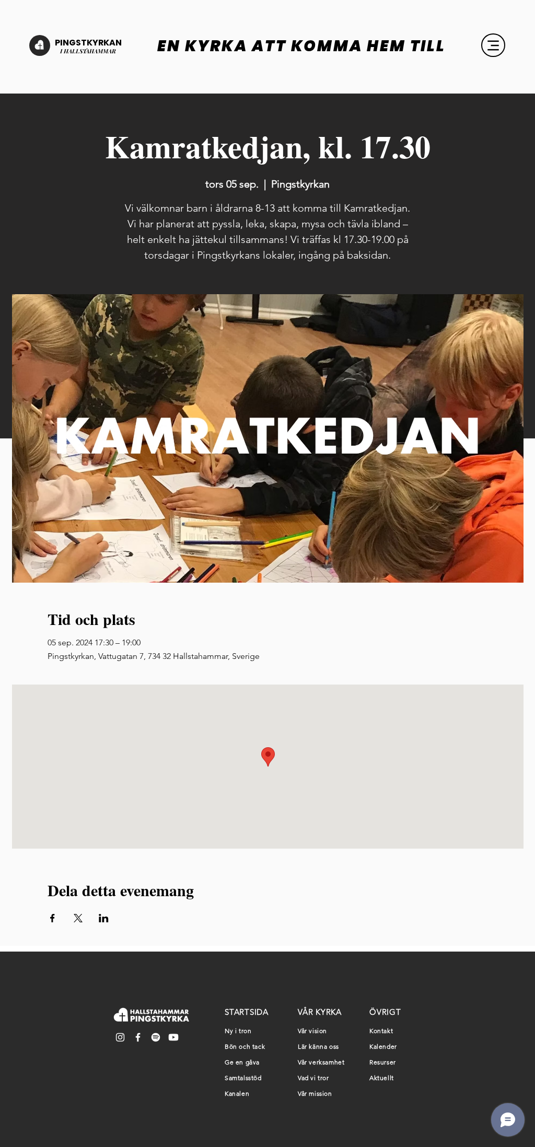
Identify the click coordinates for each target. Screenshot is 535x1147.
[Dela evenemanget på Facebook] (52, 918)
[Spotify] (155, 1037)
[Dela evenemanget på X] (78, 918)
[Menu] (493, 45)
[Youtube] (173, 1037)
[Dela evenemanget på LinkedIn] (104, 918)
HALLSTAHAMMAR (89, 51)
